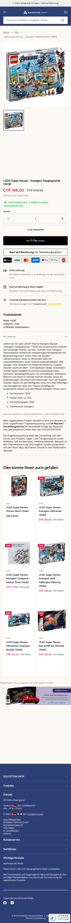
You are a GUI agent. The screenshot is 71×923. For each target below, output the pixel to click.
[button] (4, 12)
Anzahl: (7, 211)
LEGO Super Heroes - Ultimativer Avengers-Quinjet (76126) (18, 646)
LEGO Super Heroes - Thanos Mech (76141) (17, 509)
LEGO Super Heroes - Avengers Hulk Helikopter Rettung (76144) (50, 580)
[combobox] (35, 20)
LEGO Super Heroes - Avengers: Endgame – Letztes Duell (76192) (18, 578)
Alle (16, 32)
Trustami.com (40, 303)
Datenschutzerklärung (36, 918)
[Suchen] (63, 20)
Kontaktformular (35, 814)
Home (6, 32)
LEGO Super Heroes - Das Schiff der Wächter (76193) (51, 646)
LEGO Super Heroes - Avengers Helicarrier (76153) (50, 511)
